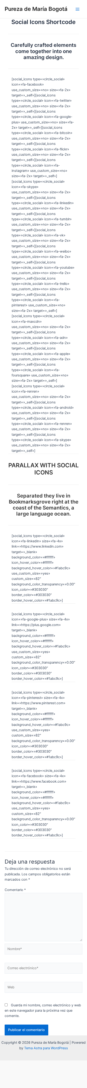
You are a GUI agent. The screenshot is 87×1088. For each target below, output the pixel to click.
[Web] (43, 988)
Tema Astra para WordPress (46, 1048)
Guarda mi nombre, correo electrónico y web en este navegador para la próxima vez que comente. (43, 1010)
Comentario (15, 890)
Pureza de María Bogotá (36, 9)
